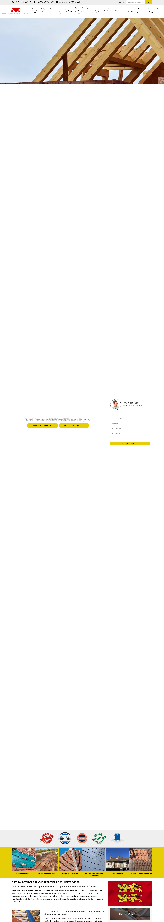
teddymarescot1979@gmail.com (71, 2)
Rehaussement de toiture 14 (129, 11)
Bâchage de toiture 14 (52, 11)
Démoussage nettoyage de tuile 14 (97, 11)
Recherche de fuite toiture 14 (108, 11)
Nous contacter (73, 425)
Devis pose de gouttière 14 (44, 11)
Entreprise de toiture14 (68, 11)
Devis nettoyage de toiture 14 (150, 11)
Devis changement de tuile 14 (139, 11)
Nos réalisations (42, 425)
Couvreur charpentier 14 (35, 11)
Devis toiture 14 (88, 11)
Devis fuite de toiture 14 (60, 11)
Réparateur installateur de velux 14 (118, 11)
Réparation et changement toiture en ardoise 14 (79, 11)
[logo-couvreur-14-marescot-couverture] (16, 11)
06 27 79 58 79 (45, 2)
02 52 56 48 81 (23, 2)
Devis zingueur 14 (158, 11)
